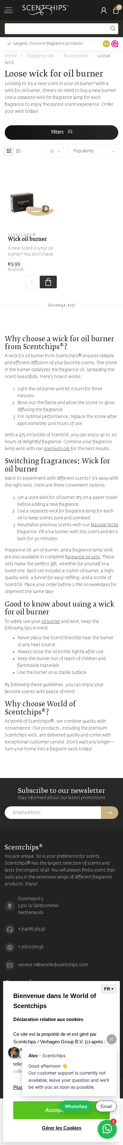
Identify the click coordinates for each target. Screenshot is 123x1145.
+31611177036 (31, 947)
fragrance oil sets (82, 557)
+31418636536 (31, 929)
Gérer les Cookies (61, 1128)
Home (11, 56)
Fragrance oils (40, 56)
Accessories (76, 56)
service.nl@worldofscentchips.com (53, 965)
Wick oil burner (27, 239)
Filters (58, 132)
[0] (115, 10)
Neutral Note (104, 525)
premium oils (57, 449)
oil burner (50, 621)
